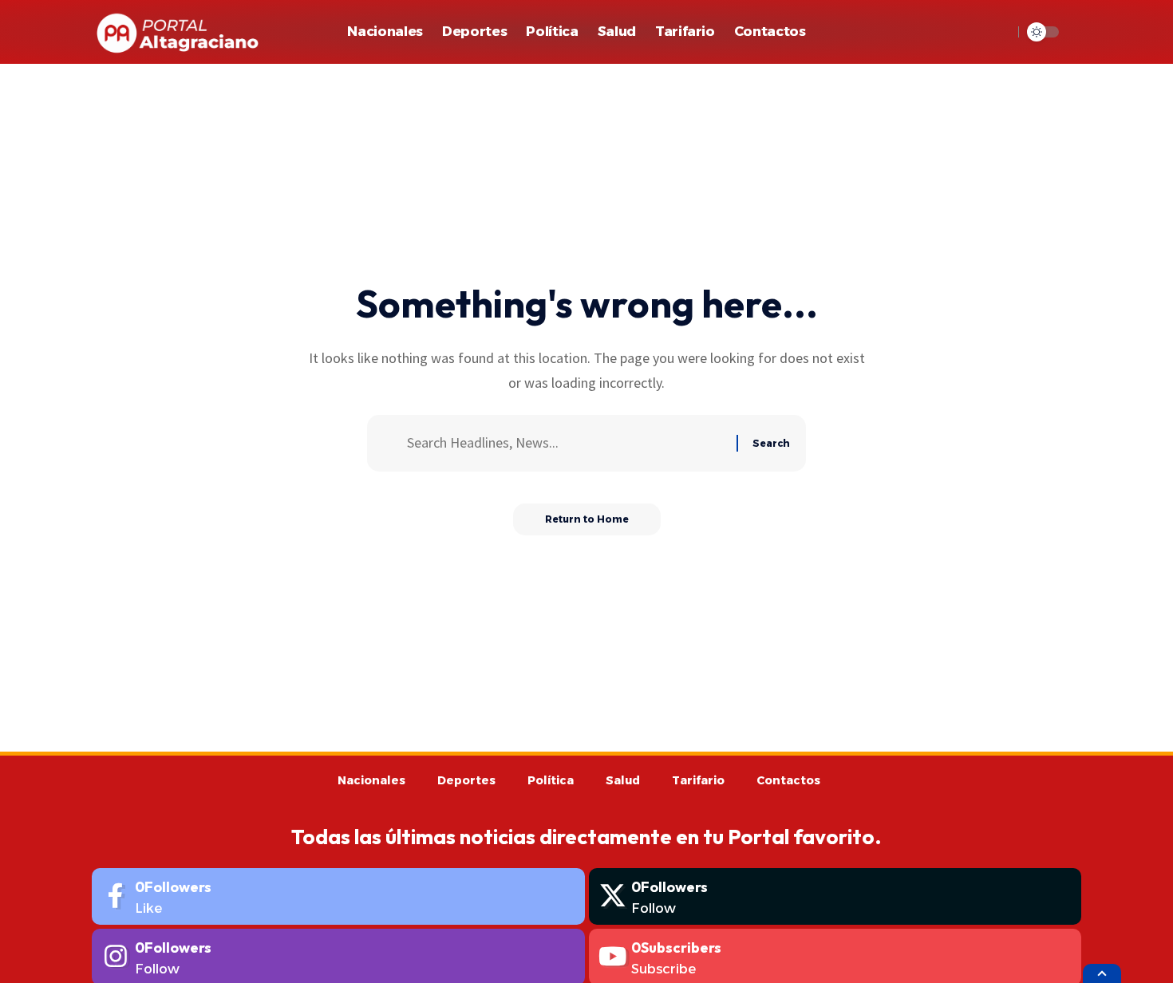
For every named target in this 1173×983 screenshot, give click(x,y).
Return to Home (587, 519)
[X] (835, 896)
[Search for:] (566, 443)
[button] (996, 32)
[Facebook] (338, 896)
